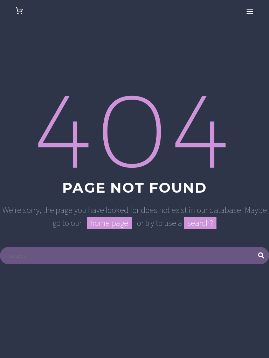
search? (200, 222)
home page (109, 222)
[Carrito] (19, 11)
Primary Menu (249, 11)
